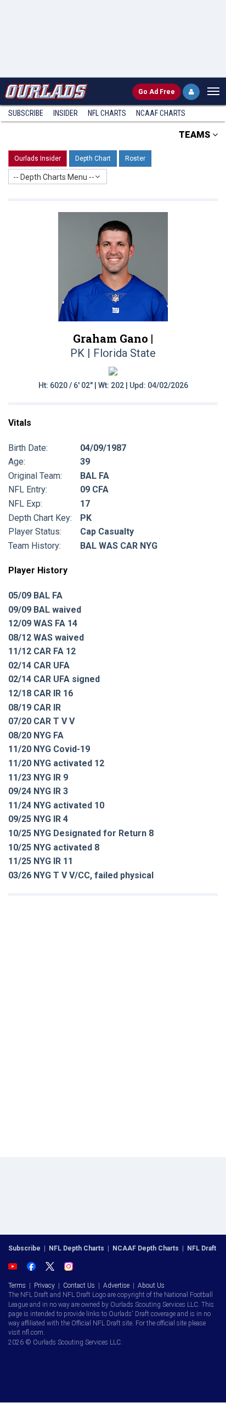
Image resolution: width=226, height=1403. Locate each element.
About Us (151, 1285)
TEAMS (195, 135)
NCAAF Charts (160, 113)
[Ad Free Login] (191, 92)
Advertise (116, 1285)
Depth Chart (93, 158)
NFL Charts (107, 113)
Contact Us (79, 1285)
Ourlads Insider (37, 158)
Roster (135, 158)
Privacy (44, 1285)
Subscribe (25, 113)
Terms (17, 1285)
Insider (65, 113)
